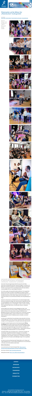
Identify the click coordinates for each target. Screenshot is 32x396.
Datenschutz (16, 367)
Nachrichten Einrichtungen (17, 18)
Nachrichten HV (8, 18)
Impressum (16, 364)
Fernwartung (16, 376)
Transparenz (16, 370)
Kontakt (16, 361)
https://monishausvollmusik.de (15, 350)
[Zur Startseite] (4, 7)
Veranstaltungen (25, 18)
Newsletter (16, 373)
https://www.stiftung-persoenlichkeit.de (17, 352)
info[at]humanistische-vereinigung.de (21, 392)
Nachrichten (3, 18)
